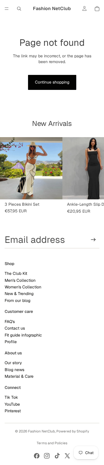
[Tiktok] (57, 455)
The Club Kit (16, 273)
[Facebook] (36, 455)
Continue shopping (52, 82)
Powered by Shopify (72, 431)
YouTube (12, 404)
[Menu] (6, 8)
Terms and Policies (52, 443)
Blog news (14, 369)
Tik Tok (11, 397)
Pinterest (13, 410)
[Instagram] (46, 455)
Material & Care (19, 376)
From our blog (17, 300)
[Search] (19, 8)
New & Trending (19, 293)
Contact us (15, 328)
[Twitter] (67, 455)
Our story (13, 363)
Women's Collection (23, 287)
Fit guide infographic (23, 335)
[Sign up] (93, 240)
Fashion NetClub (41, 431)
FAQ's (10, 321)
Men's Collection (20, 280)
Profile (11, 342)
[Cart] (97, 8)
